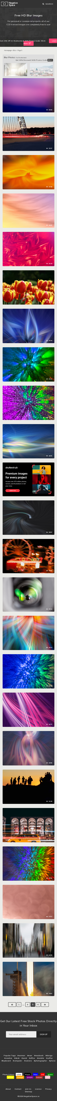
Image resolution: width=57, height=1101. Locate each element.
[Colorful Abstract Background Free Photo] (28, 195)
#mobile (40, 1058)
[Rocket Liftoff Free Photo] (28, 963)
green (50, 1074)
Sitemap (28, 1092)
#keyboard (6, 1061)
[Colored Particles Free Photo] (28, 387)
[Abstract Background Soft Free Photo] (28, 79)
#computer (17, 1061)
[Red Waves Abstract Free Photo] (28, 233)
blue (35, 1074)
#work (24, 1058)
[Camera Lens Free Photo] (28, 579)
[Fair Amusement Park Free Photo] (28, 540)
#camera (28, 1061)
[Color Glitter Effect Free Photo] (28, 655)
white (19, 1074)
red (42, 1074)
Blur (14, 50)
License (38, 1089)
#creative (8, 1058)
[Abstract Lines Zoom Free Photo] (28, 502)
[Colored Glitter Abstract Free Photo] (28, 349)
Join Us (28, 1089)
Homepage (7, 50)
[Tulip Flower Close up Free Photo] (28, 272)
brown (39, 1077)
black (27, 1074)
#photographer (40, 1061)
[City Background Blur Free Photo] (28, 925)
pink (47, 1077)
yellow (10, 1077)
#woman (21, 1055)
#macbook (38, 1055)
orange (20, 1077)
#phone (52, 1061)
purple (30, 1077)
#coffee (49, 1058)
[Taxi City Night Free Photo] (28, 809)
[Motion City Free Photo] (28, 118)
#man (29, 1055)
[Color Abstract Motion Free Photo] (28, 848)
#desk (17, 1058)
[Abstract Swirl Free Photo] (28, 310)
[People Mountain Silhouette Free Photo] (28, 771)
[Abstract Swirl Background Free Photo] (28, 156)
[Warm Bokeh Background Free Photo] (28, 886)
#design (49, 1055)
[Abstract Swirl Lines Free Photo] (28, 617)
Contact (18, 1089)
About (8, 1089)
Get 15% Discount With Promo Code (34, 60)
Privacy (48, 1089)
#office (32, 1058)
